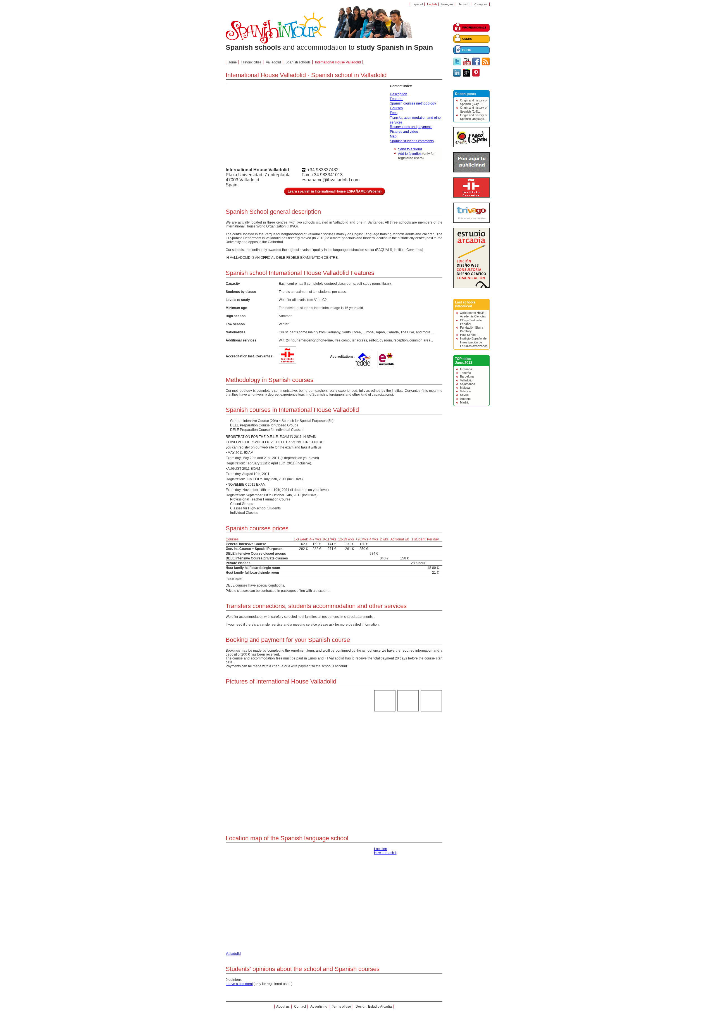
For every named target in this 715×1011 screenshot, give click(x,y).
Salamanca (467, 384)
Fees (393, 113)
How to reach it (385, 853)
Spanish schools (298, 62)
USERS (467, 38)
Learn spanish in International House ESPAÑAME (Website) (335, 191)
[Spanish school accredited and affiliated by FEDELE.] (363, 365)
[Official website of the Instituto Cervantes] (471, 196)
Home (232, 62)
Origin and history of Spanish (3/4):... (473, 102)
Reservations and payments (411, 127)
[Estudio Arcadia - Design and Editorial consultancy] (471, 287)
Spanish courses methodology (413, 103)
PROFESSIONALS (474, 27)
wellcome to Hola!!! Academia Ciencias (473, 314)
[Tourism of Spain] (471, 146)
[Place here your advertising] (471, 171)
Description (398, 94)
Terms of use (341, 1006)
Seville (464, 395)
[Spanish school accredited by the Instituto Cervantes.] (287, 362)
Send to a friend (410, 149)
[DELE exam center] (386, 365)
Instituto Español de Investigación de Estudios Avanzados (474, 342)
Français (447, 4)
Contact (300, 1006)
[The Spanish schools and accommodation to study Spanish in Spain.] (276, 42)
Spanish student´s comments (412, 141)
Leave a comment (239, 984)
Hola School (468, 334)
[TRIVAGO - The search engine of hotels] (471, 222)
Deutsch (463, 4)
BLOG (466, 50)
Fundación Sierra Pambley (471, 329)
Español (417, 4)
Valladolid (466, 380)
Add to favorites (409, 154)
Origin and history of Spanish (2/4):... (473, 109)
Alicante (465, 398)
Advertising (318, 1006)
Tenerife (465, 372)
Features (396, 99)
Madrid (464, 402)
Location (380, 849)
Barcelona (467, 376)
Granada (466, 369)
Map (393, 136)
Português (481, 4)
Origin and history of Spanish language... (473, 116)
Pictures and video (404, 132)
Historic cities (251, 62)
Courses (396, 108)
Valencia (465, 391)
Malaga (465, 387)
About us (283, 1006)
